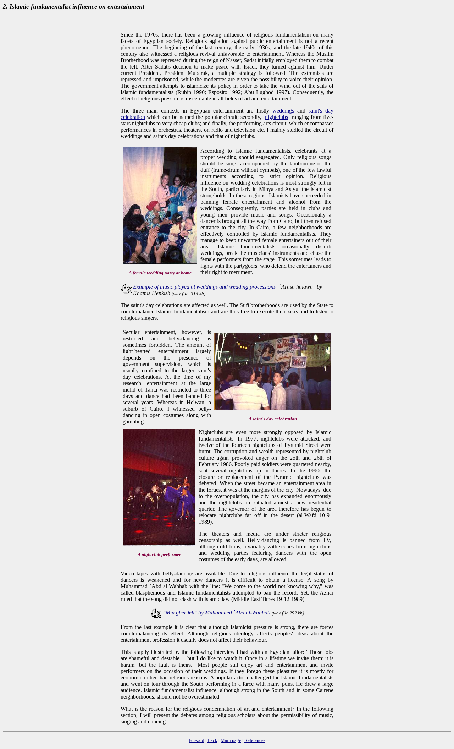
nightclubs (276, 117)
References (254, 740)
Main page (231, 740)
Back (212, 740)
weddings (283, 111)
